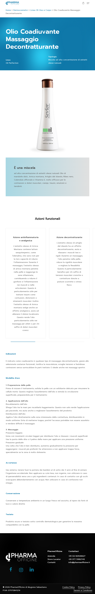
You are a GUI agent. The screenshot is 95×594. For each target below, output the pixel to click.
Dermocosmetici (20, 10)
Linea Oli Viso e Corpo (40, 10)
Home (8, 10)
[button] (88, 3)
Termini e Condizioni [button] (82, 590)
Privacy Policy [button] (84, 587)
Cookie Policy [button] (68, 587)
